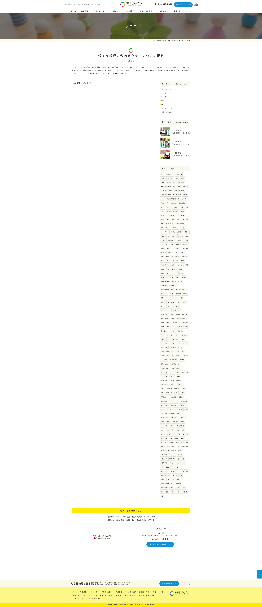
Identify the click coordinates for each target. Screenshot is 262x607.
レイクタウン (172, 450)
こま (169, 306)
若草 (180, 475)
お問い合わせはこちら (183, 4)
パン (162, 426)
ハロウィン (164, 244)
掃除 (162, 257)
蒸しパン (180, 347)
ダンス (171, 244)
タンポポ (169, 389)
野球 (187, 207)
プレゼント (164, 294)
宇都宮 (176, 335)
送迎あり (163, 475)
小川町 (169, 434)
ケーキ (171, 294)
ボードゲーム (175, 257)
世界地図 (185, 323)
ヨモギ (179, 343)
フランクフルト (171, 215)
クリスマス (170, 277)
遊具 (182, 298)
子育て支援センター (166, 467)
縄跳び (185, 294)
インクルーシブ (171, 446)
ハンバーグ (172, 455)
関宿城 (181, 397)
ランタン (185, 240)
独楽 (162, 298)
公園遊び (178, 244)
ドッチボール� (181, 318)
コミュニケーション (176, 492)
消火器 (162, 335)
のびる (177, 351)
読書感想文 (182, 203)
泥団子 (185, 195)
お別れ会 (185, 244)
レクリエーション (167, 108)
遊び (162, 104)
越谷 (178, 479)
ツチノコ (183, 252)
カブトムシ (174, 203)
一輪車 (186, 442)
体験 (162, 100)
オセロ (169, 182)
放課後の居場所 (180, 223)
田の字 (182, 261)
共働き (171, 488)
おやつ (167, 232)
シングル (178, 488)
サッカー (168, 228)
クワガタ (163, 190)
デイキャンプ (182, 199)
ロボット (181, 190)
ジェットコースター (173, 339)
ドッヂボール (164, 384)
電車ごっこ (169, 393)
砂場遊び (163, 269)
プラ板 (177, 430)
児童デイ (169, 248)
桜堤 (162, 393)
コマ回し (175, 228)
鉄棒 (180, 327)
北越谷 (185, 186)
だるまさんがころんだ (182, 372)
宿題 (178, 219)
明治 (179, 434)
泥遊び (174, 281)
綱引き (169, 273)
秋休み (181, 236)
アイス (162, 422)
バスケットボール (183, 446)
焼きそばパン (164, 471)
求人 (177, 178)
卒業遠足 (163, 339)
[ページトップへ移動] (189, 584)
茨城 (185, 409)
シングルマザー (165, 368)
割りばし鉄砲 (177, 195)
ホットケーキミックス (167, 351)
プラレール (185, 219)
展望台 (179, 376)
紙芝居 (169, 211)
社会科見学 (164, 438)
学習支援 (182, 360)
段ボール (185, 248)
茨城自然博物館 (171, 199)
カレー (162, 199)
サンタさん (182, 290)
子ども (173, 232)
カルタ (177, 277)
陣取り (181, 384)
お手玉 (162, 389)
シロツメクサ (164, 405)
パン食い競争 (173, 360)
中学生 (163, 97)
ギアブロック (174, 417)
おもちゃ (173, 265)
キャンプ (169, 207)
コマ (167, 298)
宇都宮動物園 (184, 335)
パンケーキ (172, 347)
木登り (169, 327)
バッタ (162, 409)
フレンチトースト (181, 463)
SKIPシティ (172, 459)
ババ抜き (180, 269)
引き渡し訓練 (173, 397)
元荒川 (184, 389)
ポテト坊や (174, 405)
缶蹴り (170, 190)
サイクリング (164, 203)
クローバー (164, 380)
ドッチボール (164, 265)
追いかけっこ (177, 310)
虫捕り (182, 178)
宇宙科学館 (164, 463)
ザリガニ (163, 450)
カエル (169, 409)
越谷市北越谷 (172, 302)
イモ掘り (171, 413)
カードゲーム (169, 223)
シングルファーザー (175, 380)
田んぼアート (180, 426)
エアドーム (170, 430)
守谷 (174, 434)
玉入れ (162, 277)
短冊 (169, 186)
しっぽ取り (164, 360)
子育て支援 (164, 488)
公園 (169, 195)
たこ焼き (163, 252)
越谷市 (162, 207)
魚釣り (169, 422)
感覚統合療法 (164, 364)
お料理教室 (172, 285)
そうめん (171, 426)
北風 (185, 327)
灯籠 (179, 240)
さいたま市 (181, 459)
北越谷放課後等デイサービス (169, 290)
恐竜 (179, 450)
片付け (162, 434)
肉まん (169, 323)
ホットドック (184, 471)
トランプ (163, 195)
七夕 (174, 186)
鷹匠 (169, 252)
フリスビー (172, 331)
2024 (186, 236)
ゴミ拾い (175, 252)
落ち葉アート (174, 471)
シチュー (176, 467)
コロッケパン (174, 298)
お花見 (177, 356)
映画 (183, 430)
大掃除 (182, 211)
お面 (175, 190)
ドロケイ (184, 314)
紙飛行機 (175, 211)
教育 (185, 492)
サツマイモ (167, 261)
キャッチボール (165, 281)
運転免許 (175, 422)
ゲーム (162, 219)
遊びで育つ (182, 405)
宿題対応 (181, 182)
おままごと (176, 306)
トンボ (162, 211)
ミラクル (163, 479)
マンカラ (163, 178)
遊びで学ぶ (164, 372)
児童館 (162, 248)
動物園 (176, 438)
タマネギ (184, 257)
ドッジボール (172, 269)
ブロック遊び (164, 314)
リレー (175, 273)
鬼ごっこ (170, 178)
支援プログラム (165, 318)
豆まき (185, 302)
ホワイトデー (177, 323)
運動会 (162, 273)
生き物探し (184, 401)
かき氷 (162, 215)
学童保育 (163, 186)
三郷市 (162, 446)
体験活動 (173, 364)
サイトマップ (97, 598)
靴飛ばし (183, 417)
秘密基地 (178, 483)
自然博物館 (164, 413)
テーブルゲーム (177, 174)
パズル (162, 327)
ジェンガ (163, 236)
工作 (168, 219)
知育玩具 (176, 389)
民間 (175, 393)
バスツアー (164, 347)
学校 (173, 219)
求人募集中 (164, 397)
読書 (162, 223)
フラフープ (164, 459)
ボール (175, 327)
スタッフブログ (166, 112)
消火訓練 (180, 331)
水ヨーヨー (164, 442)
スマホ (167, 257)
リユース (171, 376)
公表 (173, 318)
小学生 (163, 93)
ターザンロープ (172, 236)
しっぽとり (185, 356)
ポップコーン (181, 215)
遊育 (179, 364)
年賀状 (180, 281)
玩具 (172, 384)
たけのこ (183, 228)
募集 (178, 413)
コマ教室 (178, 294)
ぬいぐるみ (170, 356)
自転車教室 (164, 401)
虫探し (187, 232)
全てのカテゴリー (167, 89)
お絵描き (163, 302)
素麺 (179, 186)
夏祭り (182, 438)
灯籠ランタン (172, 240)
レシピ (162, 356)
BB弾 (172, 314)
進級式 (166, 343)
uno (162, 232)
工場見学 (185, 434)
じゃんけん (177, 248)
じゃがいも (171, 479)
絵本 (182, 207)
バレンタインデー (166, 310)
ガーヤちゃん (164, 417)
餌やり (184, 339)
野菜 (183, 351)
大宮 (170, 438)
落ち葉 (184, 277)
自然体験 (168, 174)
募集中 (178, 314)
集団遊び (179, 232)
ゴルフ (180, 455)
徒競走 (181, 273)
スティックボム (177, 409)
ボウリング (179, 442)
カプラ (162, 430)
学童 (169, 475)
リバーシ (163, 306)
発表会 (162, 323)
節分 (179, 302)
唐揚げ (182, 422)
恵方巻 (175, 475)
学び (184, 488)
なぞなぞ (185, 343)
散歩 (165, 331)
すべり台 (175, 261)
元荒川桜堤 (164, 455)
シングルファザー (177, 368)
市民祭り (163, 240)
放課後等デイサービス (167, 483)
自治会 (171, 442)
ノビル (172, 343)
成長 (162, 492)
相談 (162, 496)
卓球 (162, 228)
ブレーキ (171, 401)
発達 (167, 492)
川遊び (176, 207)
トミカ (171, 372)
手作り (171, 463)
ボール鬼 (181, 393)
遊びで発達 (164, 376)
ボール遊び (164, 285)
